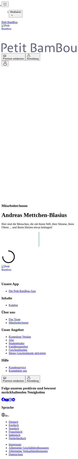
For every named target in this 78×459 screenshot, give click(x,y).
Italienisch (14, 435)
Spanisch (14, 428)
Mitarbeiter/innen (18, 322)
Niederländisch (17, 438)
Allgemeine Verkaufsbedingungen (28, 451)
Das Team (14, 319)
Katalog (13, 305)
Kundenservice (17, 367)
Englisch (14, 425)
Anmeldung (33, 58)
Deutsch (13, 421)
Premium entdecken (13, 58)
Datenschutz (16, 454)
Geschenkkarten (18, 349)
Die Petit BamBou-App (22, 291)
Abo (11, 340)
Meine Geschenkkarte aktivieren (27, 353)
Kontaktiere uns (18, 370)
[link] (39, 415)
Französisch (15, 431)
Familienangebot (18, 346)
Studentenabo (16, 343)
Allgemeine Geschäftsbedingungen (29, 447)
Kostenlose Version (20, 336)
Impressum (15, 444)
